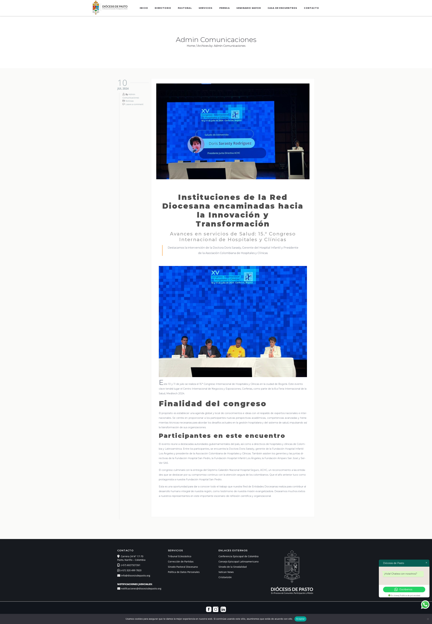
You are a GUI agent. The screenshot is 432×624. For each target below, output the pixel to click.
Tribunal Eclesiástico (179, 556)
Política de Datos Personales (184, 572)
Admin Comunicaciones (131, 96)
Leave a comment (134, 104)
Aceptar (300, 618)
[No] (427, 619)
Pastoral (185, 8)
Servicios (206, 8)
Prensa (224, 8)
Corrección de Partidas (181, 561)
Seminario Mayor (248, 8)
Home (191, 45)
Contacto (311, 8)
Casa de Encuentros (282, 8)
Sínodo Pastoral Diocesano (183, 566)
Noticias (130, 100)
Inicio (144, 8)
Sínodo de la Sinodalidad (233, 566)
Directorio (163, 8)
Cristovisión (225, 577)
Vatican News (226, 572)
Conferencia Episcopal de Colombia (239, 556)
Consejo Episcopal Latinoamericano (239, 561)
